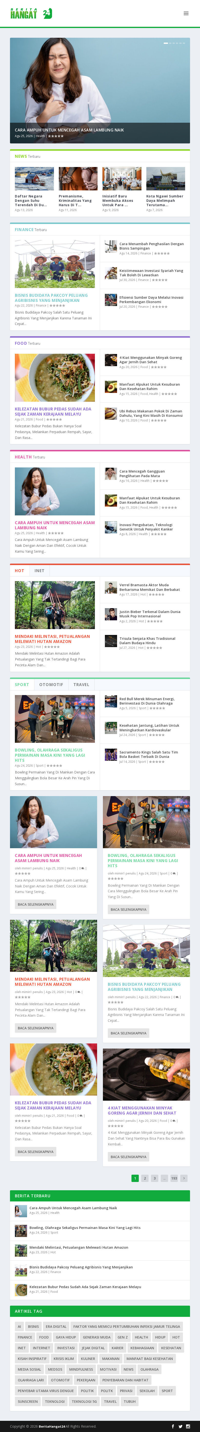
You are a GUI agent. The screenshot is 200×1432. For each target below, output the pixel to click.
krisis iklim (64, 1358)
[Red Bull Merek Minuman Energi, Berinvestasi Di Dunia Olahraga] (111, 701)
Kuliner (88, 1358)
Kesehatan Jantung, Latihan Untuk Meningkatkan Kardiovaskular (149, 727)
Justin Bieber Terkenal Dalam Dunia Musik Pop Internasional (150, 613)
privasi (126, 1390)
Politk (107, 1390)
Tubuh (130, 1401)
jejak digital (93, 1348)
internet (41, 1348)
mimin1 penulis (32, 868)
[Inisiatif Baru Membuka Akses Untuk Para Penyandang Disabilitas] (121, 178)
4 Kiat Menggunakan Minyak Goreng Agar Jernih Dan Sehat (151, 359)
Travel (110, 1401)
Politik (87, 1390)
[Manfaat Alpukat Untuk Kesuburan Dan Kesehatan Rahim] (111, 387)
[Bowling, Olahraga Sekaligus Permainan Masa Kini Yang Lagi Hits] (55, 719)
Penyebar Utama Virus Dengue (46, 1390)
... (164, 1178)
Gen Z (123, 1337)
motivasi (108, 1369)
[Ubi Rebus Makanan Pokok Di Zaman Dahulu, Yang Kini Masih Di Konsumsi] (111, 414)
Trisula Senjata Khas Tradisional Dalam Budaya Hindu (147, 640)
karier (117, 1348)
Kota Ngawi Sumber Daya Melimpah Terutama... (164, 200)
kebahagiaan (142, 1348)
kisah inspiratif (32, 1358)
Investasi (66, 1348)
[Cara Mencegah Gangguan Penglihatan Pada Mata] (111, 474)
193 (174, 1178)
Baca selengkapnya (35, 904)
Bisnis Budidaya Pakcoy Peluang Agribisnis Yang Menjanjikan (51, 298)
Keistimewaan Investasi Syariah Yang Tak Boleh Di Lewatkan (151, 272)
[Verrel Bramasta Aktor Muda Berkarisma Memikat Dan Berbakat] (111, 587)
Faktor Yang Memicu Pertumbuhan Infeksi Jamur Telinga (126, 1326)
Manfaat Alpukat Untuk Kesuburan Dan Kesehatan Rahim (150, 386)
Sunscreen (28, 1401)
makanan (111, 1358)
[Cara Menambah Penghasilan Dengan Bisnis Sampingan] (111, 246)
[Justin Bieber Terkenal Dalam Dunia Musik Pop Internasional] (111, 614)
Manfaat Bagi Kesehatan (150, 1358)
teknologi (55, 1401)
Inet (22, 1348)
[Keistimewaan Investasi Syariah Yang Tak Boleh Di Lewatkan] (111, 273)
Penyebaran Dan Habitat (125, 1380)
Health (40, 136)
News (128, 1369)
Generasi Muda (96, 1337)
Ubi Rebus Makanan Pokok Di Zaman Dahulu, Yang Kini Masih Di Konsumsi (151, 413)
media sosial (29, 1369)
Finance (41, 305)
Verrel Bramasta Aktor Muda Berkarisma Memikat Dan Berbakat (150, 587)
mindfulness (81, 1369)
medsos (55, 1369)
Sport (39, 765)
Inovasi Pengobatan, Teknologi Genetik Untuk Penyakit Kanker (146, 526)
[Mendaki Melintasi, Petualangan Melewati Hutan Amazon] (55, 605)
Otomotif (60, 1380)
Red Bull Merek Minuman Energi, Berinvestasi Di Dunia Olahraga (147, 701)
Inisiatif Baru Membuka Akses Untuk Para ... (117, 200)
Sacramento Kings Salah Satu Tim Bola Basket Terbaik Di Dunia (149, 754)
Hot (38, 647)
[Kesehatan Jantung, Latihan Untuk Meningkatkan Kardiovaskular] (111, 728)
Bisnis (33, 1326)
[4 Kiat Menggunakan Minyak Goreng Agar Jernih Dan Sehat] (111, 360)
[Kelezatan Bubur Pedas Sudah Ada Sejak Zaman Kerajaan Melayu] (55, 378)
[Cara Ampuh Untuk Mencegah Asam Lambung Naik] (55, 491)
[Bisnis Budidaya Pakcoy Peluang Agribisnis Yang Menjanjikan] (55, 264)
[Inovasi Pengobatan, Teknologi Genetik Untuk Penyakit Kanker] (111, 527)
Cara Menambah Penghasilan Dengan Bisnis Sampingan (152, 246)
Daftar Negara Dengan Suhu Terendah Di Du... (31, 200)
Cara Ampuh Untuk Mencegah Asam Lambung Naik (69, 130)
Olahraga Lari (31, 1380)
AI (19, 1326)
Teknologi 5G (84, 1401)
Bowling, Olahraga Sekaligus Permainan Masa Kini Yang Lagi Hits (50, 755)
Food (39, 419)
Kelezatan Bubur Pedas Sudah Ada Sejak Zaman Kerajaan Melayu (53, 411)
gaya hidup (66, 1337)
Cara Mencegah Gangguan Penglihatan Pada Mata (142, 473)
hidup (160, 1337)
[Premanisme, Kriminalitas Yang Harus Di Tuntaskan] (78, 178)
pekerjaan (86, 1380)
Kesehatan (171, 1348)
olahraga (149, 1369)
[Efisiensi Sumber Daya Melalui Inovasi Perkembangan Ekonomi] (111, 300)
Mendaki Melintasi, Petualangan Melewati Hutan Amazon (52, 639)
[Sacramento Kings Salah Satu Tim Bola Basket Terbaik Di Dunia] (111, 755)
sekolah (147, 1390)
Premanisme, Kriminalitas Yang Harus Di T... (75, 200)
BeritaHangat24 (52, 1426)
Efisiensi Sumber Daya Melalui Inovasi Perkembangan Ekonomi (151, 299)
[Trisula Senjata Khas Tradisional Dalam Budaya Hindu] (111, 641)
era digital (56, 1326)
